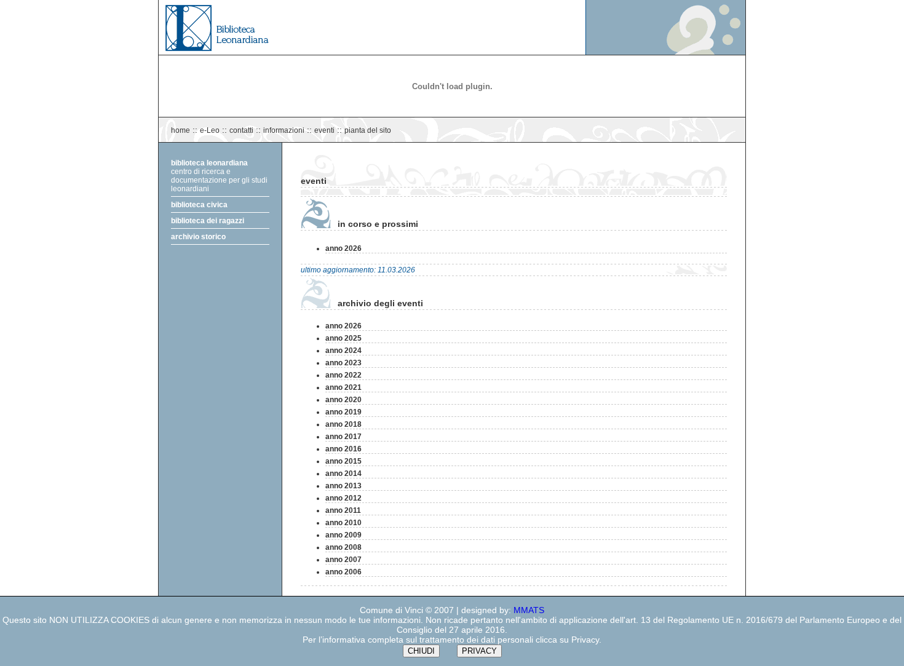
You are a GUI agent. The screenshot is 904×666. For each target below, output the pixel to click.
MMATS (528, 610)
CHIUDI (421, 651)
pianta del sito (367, 130)
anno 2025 (343, 338)
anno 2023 (343, 363)
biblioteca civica (199, 204)
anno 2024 (343, 350)
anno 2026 (343, 248)
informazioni (283, 130)
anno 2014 (343, 473)
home (180, 130)
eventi (324, 130)
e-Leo (210, 130)
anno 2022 (343, 375)
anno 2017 (343, 436)
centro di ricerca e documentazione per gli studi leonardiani (219, 176)
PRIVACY (479, 651)
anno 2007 (343, 559)
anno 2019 (343, 412)
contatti (241, 130)
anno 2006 (343, 572)
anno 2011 (343, 510)
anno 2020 (343, 399)
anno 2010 (343, 522)
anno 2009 (343, 535)
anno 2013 (343, 486)
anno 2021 (343, 387)
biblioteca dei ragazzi (207, 220)
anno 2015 (343, 461)
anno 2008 (343, 547)
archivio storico (198, 236)
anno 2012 (343, 498)
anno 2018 (343, 424)
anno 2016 (343, 449)
